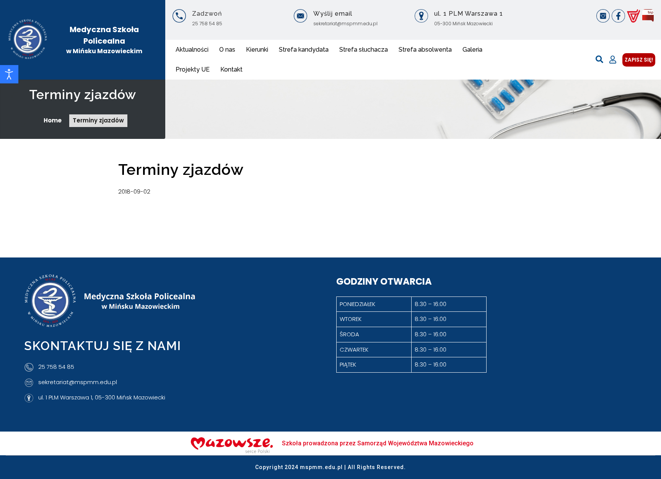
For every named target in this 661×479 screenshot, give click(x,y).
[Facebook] (618, 16)
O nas (227, 49)
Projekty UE (193, 69)
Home (53, 120)
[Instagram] (603, 16)
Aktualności (192, 49)
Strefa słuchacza (363, 49)
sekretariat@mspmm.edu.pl (345, 23)
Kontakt (231, 69)
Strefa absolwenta (425, 49)
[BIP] (648, 16)
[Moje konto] (612, 59)
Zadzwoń (207, 13)
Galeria (472, 49)
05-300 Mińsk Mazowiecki (463, 23)
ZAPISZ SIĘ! (639, 60)
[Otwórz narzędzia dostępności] (9, 74)
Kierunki (257, 49)
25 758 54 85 (207, 23)
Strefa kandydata (304, 49)
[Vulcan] (633, 16)
